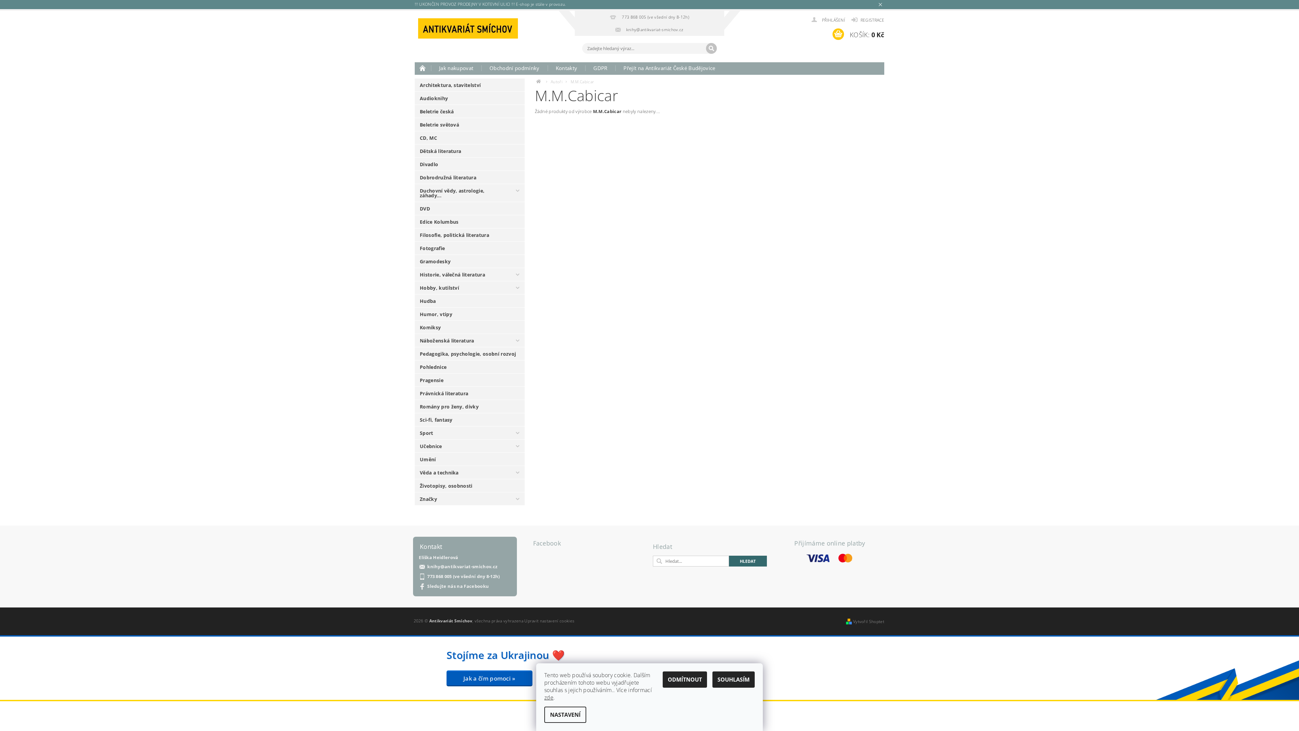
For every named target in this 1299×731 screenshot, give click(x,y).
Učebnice (431, 446)
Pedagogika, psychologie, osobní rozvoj (468, 354)
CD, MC (428, 138)
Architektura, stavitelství (450, 85)
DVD (425, 208)
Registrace (872, 20)
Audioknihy (434, 98)
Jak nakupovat (456, 68)
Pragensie (431, 380)
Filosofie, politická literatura (454, 235)
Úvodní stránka (423, 68)
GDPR (600, 68)
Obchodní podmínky (514, 68)
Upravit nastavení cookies (549, 621)
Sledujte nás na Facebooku (458, 586)
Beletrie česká (437, 111)
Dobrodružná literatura (448, 177)
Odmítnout (685, 679)
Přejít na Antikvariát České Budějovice (669, 68)
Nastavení (565, 714)
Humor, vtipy (436, 314)
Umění (428, 459)
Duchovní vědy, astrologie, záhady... (452, 193)
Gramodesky (435, 261)
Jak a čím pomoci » (489, 678)
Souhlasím (733, 679)
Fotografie (432, 248)
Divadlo (429, 164)
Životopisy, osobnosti (446, 486)
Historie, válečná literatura (452, 274)
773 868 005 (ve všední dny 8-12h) (463, 576)
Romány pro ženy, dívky (449, 406)
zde (548, 697)
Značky (428, 499)
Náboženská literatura (447, 340)
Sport (426, 433)
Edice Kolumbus (439, 222)
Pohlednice (433, 367)
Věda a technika (439, 472)
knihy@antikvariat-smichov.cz (462, 567)
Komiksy (430, 327)
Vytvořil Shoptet (868, 621)
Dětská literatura (440, 151)
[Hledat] (711, 48)
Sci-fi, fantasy (436, 420)
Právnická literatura (444, 393)
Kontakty (566, 68)
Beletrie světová (439, 124)
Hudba (428, 301)
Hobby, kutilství (439, 288)
